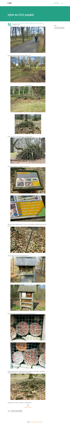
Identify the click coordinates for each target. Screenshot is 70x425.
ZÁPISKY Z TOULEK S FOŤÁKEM (17, 411)
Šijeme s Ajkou (27, 407)
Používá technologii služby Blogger (35, 421)
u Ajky (9, 3)
